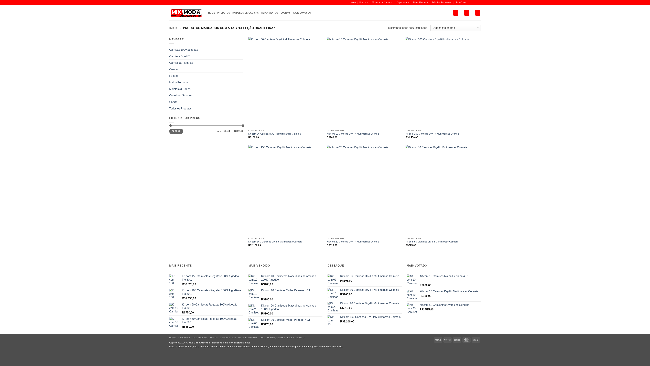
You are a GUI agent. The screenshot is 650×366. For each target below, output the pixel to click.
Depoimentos (402, 2)
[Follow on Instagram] (476, 2)
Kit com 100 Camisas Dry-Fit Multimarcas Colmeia (432, 133)
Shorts (173, 102)
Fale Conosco (462, 2)
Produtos (363, 2)
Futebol (173, 75)
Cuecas (174, 69)
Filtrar (176, 131)
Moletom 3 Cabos (179, 89)
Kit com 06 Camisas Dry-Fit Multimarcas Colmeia (274, 133)
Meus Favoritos (420, 2)
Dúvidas (286, 13)
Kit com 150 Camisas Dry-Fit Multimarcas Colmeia (275, 241)
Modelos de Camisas (382, 2)
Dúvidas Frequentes (442, 2)
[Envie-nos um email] (479, 2)
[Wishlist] (477, 13)
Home (353, 2)
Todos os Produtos (180, 108)
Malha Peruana (178, 82)
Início (174, 28)
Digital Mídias (242, 342)
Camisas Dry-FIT (179, 56)
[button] (455, 13)
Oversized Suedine (180, 95)
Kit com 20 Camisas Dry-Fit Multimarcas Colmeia (353, 241)
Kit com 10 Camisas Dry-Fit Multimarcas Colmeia (353, 133)
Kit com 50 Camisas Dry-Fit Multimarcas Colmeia (432, 241)
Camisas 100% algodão (183, 49)
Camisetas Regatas (181, 62)
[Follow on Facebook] (473, 2)
